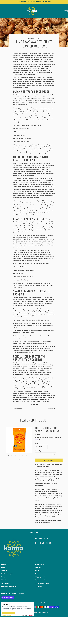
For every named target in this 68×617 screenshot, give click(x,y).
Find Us (3, 580)
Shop (3, 567)
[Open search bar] (61, 10)
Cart (65, 10)
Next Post (51, 408)
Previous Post (17, 408)
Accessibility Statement (9, 586)
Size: (36, 443)
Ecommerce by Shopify (42, 612)
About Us (4, 570)
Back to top (34, 532)
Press (37, 574)
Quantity (38, 451)
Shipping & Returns (41, 577)
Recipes (3, 577)
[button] (19, 439)
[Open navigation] (2, 10)
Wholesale (38, 586)
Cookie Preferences (43, 602)
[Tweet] (34, 404)
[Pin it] (36, 404)
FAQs (37, 570)
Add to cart (49, 460)
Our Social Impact (7, 574)
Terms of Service (40, 580)
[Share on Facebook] (31, 404)
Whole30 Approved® (42, 583)
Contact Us (5, 583)
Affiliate (38, 567)
